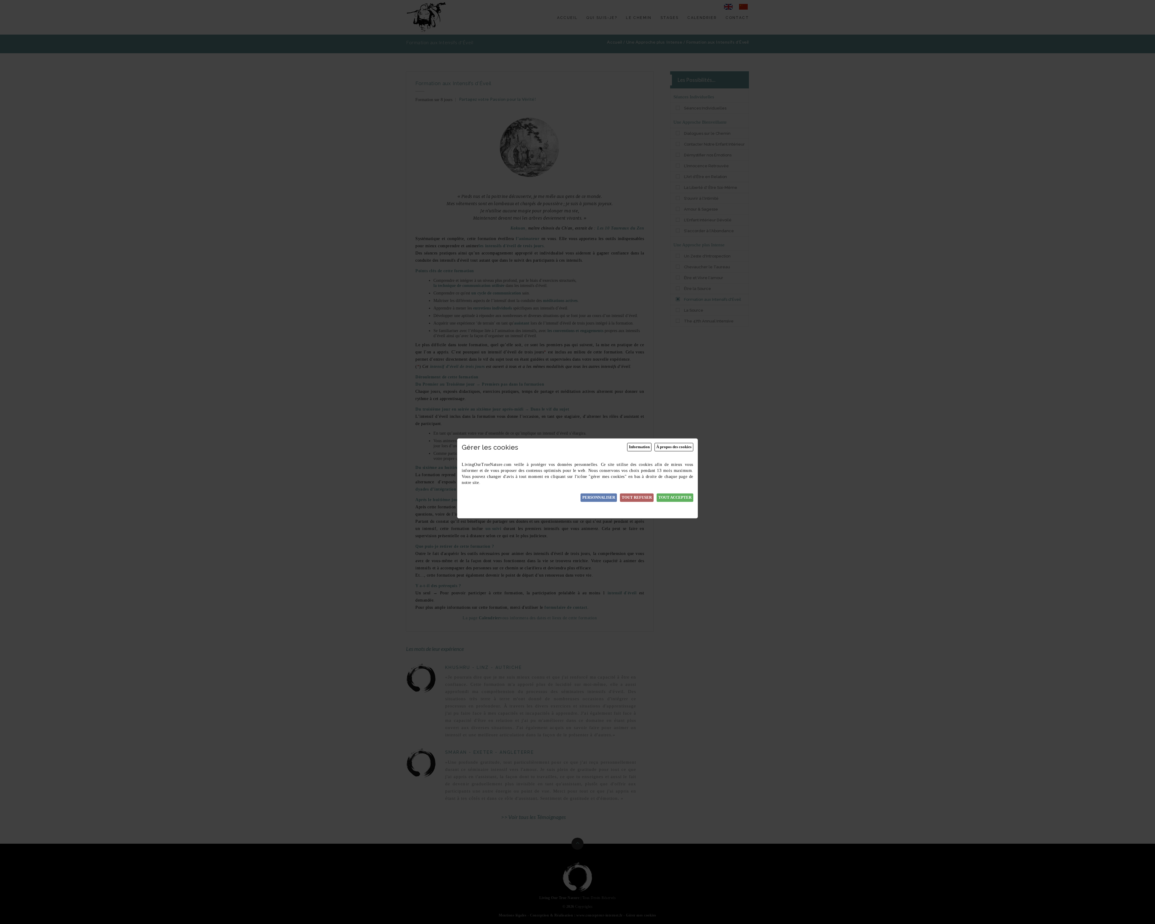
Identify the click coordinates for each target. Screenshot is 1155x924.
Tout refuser (637, 497)
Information (639, 447)
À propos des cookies (673, 447)
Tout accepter (674, 497)
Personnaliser (598, 497)
